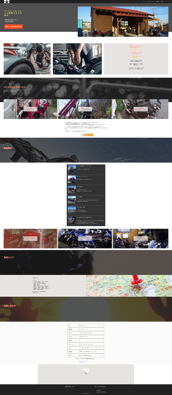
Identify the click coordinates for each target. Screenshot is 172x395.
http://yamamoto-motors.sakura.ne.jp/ (86, 344)
